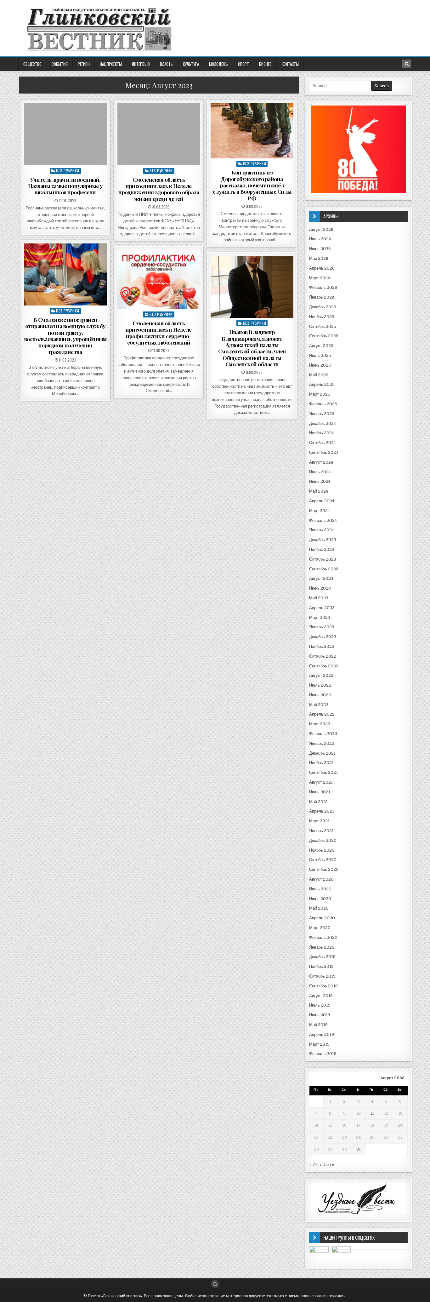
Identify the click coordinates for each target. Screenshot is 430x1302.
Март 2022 (319, 724)
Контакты (290, 64)
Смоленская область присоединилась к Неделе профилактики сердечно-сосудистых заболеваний (159, 333)
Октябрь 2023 (322, 559)
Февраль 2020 (323, 937)
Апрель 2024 (321, 501)
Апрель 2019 (321, 1034)
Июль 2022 (320, 685)
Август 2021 (321, 782)
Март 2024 (319, 510)
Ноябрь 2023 (321, 549)
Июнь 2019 (319, 1015)
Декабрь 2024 (322, 423)
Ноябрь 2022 (321, 646)
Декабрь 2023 (322, 539)
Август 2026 (321, 229)
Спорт (243, 64)
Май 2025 (318, 375)
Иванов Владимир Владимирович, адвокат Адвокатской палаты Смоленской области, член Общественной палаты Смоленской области (252, 348)
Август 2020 (321, 879)
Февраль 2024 (323, 520)
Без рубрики (67, 170)
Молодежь (218, 64)
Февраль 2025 (323, 404)
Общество (32, 64)
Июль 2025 (320, 355)
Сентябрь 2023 (323, 569)
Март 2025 (319, 394)
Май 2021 (318, 801)
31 (358, 1149)
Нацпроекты (111, 64)
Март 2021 (319, 821)
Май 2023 (318, 598)
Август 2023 (321, 578)
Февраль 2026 (323, 287)
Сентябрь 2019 (323, 986)
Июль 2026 (320, 239)
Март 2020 (320, 927)
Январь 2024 (321, 530)
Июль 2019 (320, 1005)
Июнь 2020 (320, 898)
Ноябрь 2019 (321, 966)
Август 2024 (321, 462)
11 (372, 1113)
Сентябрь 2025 (323, 336)
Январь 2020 (322, 947)
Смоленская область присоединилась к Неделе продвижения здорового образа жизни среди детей (158, 189)
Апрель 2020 (322, 918)
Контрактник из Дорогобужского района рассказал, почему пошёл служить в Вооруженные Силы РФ (252, 185)
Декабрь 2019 (322, 956)
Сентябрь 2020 (324, 869)
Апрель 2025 (322, 384)
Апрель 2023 (322, 607)
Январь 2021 (321, 830)
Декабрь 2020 (323, 840)
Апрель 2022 (322, 714)
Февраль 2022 (323, 733)
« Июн (315, 1164)
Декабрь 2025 (322, 307)
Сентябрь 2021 (323, 772)
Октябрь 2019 (322, 976)
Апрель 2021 (321, 811)
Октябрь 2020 (323, 859)
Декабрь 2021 (322, 753)
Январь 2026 (321, 297)
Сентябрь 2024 (323, 452)
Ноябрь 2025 (321, 316)
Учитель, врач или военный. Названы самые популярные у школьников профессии (65, 186)
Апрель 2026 (322, 268)
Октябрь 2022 (322, 656)
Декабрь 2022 (322, 636)
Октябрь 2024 (322, 442)
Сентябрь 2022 (323, 666)
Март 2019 (319, 1044)
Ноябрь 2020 (322, 850)
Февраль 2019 (323, 1053)
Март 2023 (319, 617)
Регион (84, 64)
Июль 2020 (320, 889)
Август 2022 (321, 675)
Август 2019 (321, 995)
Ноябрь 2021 (321, 762)
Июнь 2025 (320, 365)
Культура (191, 64)
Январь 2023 (321, 627)
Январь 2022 (321, 743)
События (60, 64)
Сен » (329, 1164)
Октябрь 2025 (322, 326)
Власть (166, 64)
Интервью (141, 64)
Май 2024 (318, 491)
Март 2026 (319, 278)
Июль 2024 (320, 472)
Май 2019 (318, 1024)
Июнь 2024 (320, 481)
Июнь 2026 (320, 248)
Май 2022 (318, 704)
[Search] (406, 64)
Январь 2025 (321, 413)
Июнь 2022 (320, 695)
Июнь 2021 (319, 792)
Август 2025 (321, 345)
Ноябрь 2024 (321, 433)
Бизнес (265, 64)
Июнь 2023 (320, 588)
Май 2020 (319, 908)
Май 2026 (318, 258)
